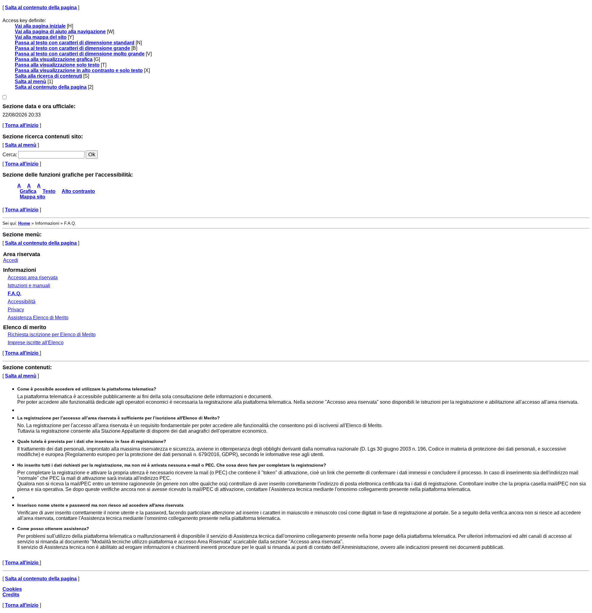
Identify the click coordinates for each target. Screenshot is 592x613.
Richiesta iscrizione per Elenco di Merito (52, 334)
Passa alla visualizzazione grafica (53, 59)
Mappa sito (32, 196)
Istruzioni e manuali (29, 285)
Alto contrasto (78, 191)
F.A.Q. (14, 293)
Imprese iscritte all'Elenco (36, 342)
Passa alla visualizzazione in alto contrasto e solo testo (79, 70)
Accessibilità (21, 301)
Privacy (16, 309)
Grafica (28, 191)
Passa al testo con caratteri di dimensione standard (74, 42)
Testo (49, 191)
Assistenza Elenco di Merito (38, 317)
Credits (10, 594)
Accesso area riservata (33, 277)
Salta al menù (30, 81)
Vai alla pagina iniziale (40, 26)
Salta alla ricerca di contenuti (48, 76)
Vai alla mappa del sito (41, 37)
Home (24, 223)
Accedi (10, 260)
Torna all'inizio (22, 125)
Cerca (9, 154)
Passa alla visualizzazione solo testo (57, 64)
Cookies (12, 589)
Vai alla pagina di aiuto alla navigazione (60, 31)
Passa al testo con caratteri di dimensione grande (72, 48)
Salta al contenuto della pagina (41, 7)
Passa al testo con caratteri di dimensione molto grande (80, 53)
